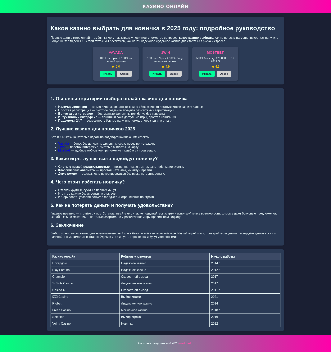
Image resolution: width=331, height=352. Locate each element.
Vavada (63, 143)
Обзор (124, 73)
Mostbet (64, 150)
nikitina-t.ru (186, 343)
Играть (107, 73)
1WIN (165, 52)
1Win (62, 147)
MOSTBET (215, 52)
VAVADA (116, 52)
